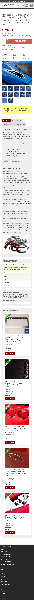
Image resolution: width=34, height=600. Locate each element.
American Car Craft (11, 10)
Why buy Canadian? (6, 556)
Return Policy (4, 551)
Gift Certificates (5, 578)
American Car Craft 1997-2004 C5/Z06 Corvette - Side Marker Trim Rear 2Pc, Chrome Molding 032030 (16, 472)
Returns (3, 569)
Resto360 (3, 549)
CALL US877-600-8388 (26, 58)
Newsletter (3, 593)
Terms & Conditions (6, 561)
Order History (4, 589)
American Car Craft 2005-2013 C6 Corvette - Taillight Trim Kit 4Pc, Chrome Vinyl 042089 (16, 428)
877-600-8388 (13, 1)
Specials (3, 579)
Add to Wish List (8, 50)
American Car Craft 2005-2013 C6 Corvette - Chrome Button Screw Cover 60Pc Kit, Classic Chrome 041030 (16, 518)
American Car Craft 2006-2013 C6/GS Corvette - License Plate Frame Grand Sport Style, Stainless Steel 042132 (15, 339)
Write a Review (21, 47)
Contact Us (22, 1)
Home (3, 10)
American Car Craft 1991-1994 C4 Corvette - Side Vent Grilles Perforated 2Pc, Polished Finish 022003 (16, 384)
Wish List (3, 591)
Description (6, 120)
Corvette (20, 10)
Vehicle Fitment (17, 120)
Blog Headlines (5, 581)
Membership (4, 595)
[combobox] (17, 303)
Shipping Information (6, 553)
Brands (3, 576)
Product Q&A (7, 124)
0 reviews (12, 47)
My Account (4, 588)
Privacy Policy (4, 559)
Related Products (19, 124)
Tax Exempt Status (5, 554)
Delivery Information (6, 558)
